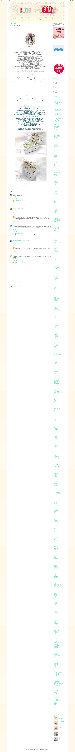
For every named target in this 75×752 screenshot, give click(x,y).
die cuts (55, 259)
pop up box (55, 523)
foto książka (55, 319)
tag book (55, 602)
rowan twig (55, 555)
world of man (56, 664)
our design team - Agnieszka (59, 114)
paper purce (56, 501)
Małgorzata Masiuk (57, 435)
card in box (55, 202)
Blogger (48, 749)
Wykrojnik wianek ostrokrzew (58, 684)
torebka (55, 614)
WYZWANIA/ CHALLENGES (53, 19)
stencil (55, 591)
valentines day (56, 620)
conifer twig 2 (56, 239)
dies (54, 260)
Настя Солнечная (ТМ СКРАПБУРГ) (18, 240)
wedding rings (56, 641)
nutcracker (55, 490)
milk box (55, 447)
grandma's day (56, 334)
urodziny (55, 619)
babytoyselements (56, 156)
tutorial (29, 72)
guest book (55, 335)
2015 (55, 91)
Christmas (55, 211)
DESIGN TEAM (30, 19)
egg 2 (55, 286)
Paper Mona (56, 500)
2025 (55, 78)
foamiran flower (56, 315)
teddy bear (55, 606)
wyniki (55, 702)
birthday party (56, 185)
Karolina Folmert (56, 381)
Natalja (55, 475)
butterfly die (55, 198)
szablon (55, 596)
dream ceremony (56, 268)
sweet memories (56, 594)
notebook (55, 485)
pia (54, 514)
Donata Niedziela (56, 267)
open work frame (56, 492)
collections (55, 232)
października (57, 96)
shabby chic (56, 567)
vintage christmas (56, 623)
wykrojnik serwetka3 (57, 680)
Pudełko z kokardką (57, 531)
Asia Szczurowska (56, 146)
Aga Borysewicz (56, 127)
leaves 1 (55, 419)
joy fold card (56, 375)
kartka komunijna (56, 384)
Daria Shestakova (56, 251)
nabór (55, 467)
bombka (55, 190)
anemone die (56, 137)
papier (55, 504)
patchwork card (56, 511)
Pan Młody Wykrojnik (57, 495)
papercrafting (56, 503)
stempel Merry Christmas (57, 587)
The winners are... (57, 104)
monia (55, 455)
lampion (55, 412)
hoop (55, 355)
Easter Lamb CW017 (57, 284)
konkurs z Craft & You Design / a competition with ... (59, 119)
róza (54, 556)
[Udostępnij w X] (23, 185)
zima (54, 711)
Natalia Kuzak (56, 473)
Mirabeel (55, 449)
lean (54, 417)
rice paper (55, 546)
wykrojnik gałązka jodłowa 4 (58, 672)
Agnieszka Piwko (56, 130)
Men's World (56, 445)
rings (54, 547)
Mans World (56, 438)
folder (55, 316)
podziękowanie (56, 521)
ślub (54, 597)
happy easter (56, 344)
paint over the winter (57, 493)
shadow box (56, 568)
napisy (55, 472)
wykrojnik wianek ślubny (57, 685)
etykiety (55, 297)
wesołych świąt (56, 646)
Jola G (55, 373)
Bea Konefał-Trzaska (57, 174)
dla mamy (55, 262)
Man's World (56, 437)
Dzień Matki (55, 276)
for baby (55, 318)
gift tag (55, 327)
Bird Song (55, 181)
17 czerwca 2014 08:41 (20, 208)
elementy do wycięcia (57, 290)
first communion (56, 306)
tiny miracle (55, 611)
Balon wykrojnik (56, 162)
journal (55, 374)
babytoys (55, 155)
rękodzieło (55, 541)
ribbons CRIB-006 (56, 545)
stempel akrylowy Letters (57, 584)
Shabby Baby (56, 566)
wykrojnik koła (56, 675)
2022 (55, 82)
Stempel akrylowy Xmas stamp (58, 585)
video (55, 621)
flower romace (56, 308)
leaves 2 (55, 420)
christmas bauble (56, 221)
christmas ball (56, 213)
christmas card (56, 212)
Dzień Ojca (55, 277)
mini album (55, 448)
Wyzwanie (55, 704)
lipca (55, 100)
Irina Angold (14, 208)
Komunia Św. (56, 402)
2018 (55, 87)
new (54, 477)
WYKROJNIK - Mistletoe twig (58, 667)
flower (55, 307)
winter (55, 656)
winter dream (56, 657)
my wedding (56, 464)
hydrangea (55, 357)
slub (54, 573)
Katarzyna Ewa (56, 398)
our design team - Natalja (58, 110)
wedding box (56, 632)
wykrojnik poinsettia (57, 676)
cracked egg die (56, 243)
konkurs (55, 403)
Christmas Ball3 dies (57, 220)
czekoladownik (56, 250)
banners (55, 163)
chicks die (55, 209)
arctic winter (56, 143)
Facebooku (34, 74)
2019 (55, 86)
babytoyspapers (56, 157)
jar (54, 370)
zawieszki (55, 709)
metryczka (55, 446)
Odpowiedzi (15, 198)
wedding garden (56, 640)
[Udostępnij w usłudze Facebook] (24, 185)
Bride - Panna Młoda (57, 195)
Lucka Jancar (56, 429)
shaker (55, 569)
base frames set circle (57, 171)
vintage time (56, 628)
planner (55, 518)
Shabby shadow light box (19, 112)
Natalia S (55, 474)
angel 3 (55, 139)
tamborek (55, 603)
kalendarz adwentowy (57, 379)
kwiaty (55, 410)
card (54, 201)
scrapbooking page (57, 559)
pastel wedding (56, 510)
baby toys (55, 153)
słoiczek (55, 574)
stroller (55, 592)
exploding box (56, 299)
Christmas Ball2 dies (57, 219)
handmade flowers (57, 342)
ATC (54, 147)
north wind (55, 484)
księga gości (56, 407)
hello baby (55, 348)
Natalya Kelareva (56, 476)
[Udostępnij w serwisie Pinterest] (25, 185)
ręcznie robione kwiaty (57, 540)
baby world (55, 154)
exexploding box (56, 298)
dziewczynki (56, 278)
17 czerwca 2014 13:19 (21, 200)
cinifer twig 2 (56, 231)
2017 (55, 88)
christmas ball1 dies (57, 218)
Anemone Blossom (57, 136)
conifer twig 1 (56, 238)
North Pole (55, 483)
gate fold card (56, 325)
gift (54, 326)
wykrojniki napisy (56, 698)
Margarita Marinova (57, 439)
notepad (55, 486)
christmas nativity (56, 226)
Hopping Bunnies (56, 356)
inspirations (55, 362)
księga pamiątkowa (57, 408)
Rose (55, 550)
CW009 (55, 249)
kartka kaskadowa (56, 383)
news (55, 481)
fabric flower (56, 300)
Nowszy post (12, 284)
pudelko (55, 529)
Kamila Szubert (56, 380)
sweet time (55, 595)
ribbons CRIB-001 (56, 542)
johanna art (55, 372)
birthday (55, 183)
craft (54, 244)
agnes (55, 128)
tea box (55, 604)
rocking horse (56, 548)
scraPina (55, 560)
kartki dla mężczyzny (57, 397)
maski (55, 444)
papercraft (55, 502)
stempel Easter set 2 (57, 586)
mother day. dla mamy (57, 462)
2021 (55, 83)
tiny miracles (56, 612)
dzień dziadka (56, 275)
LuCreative (55, 430)
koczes (55, 400)
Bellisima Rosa (56, 176)
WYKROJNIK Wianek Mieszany (58, 683)
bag (54, 158)
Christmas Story (56, 227)
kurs (54, 409)
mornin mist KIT (56, 458)
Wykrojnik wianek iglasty (57, 682)
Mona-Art (55, 454)
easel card (55, 279)
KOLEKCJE (55, 401)
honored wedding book (57, 354)
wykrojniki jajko (56, 697)
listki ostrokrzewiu (56, 421)
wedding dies (56, 634)
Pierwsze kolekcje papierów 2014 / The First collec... (59, 121)
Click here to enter (58, 50)
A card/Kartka (60, 732)
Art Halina (55, 144)
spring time (55, 577)
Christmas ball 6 (56, 217)
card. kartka (55, 203)
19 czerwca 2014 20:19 (27, 240)
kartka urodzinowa (56, 391)
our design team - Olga (58, 113)
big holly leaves (56, 180)
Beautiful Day (56, 175)
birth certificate (56, 182)
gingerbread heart (56, 328)
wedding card (56, 633)
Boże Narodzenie (56, 194)
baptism (55, 164)
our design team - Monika (58, 115)
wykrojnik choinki (56, 671)
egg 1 (55, 285)
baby (54, 148)
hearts (55, 346)
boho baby (55, 189)
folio (54, 317)
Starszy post (49, 284)
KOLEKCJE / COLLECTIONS (20, 19)
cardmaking (55, 204)
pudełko (55, 530)
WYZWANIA (56, 703)
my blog (40, 108)
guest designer (56, 336)
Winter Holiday (56, 661)
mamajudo (55, 436)
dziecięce (55, 271)
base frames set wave (57, 172)
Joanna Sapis (56, 371)
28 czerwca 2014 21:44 (21, 262)
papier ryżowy (56, 508)
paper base (55, 499)
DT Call (55, 270)
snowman (55, 575)
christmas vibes (56, 228)
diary (54, 258)
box (54, 192)
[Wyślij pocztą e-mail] (21, 185)
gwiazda (55, 337)
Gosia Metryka (56, 333)
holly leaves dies (56, 351)
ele (54, 289)
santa (55, 557)
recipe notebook (56, 537)
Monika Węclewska (57, 457)
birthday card (56, 184)
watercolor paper (56, 630)
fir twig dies (55, 305)
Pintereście (38, 74)
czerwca (56, 101)
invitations (55, 363)
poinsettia (55, 522)
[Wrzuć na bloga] (22, 185)
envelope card (56, 296)
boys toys (55, 193)
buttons (55, 199)
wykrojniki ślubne (56, 699)
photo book (55, 513)
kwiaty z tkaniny (56, 411)
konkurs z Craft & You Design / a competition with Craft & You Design (61, 717)
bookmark (55, 191)
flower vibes (56, 311)
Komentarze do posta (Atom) (18, 286)
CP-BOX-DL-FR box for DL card (58, 242)
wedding (55, 631)
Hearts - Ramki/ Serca (57, 347)
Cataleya (16, 200)
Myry (54, 465)
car (54, 200)
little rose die (56, 425)
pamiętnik (55, 494)
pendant (55, 512)
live (54, 426)
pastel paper (56, 509)
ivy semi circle (56, 366)
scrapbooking (56, 558)
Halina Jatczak (56, 338)
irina (54, 364)
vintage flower (56, 624)
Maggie (55, 431)
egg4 (55, 288)
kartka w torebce (56, 394)
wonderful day (56, 662)
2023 (55, 81)
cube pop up (56, 247)
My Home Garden (56, 463)
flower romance (56, 309)
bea (54, 173)
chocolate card (56, 210)
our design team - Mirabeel (59, 109)
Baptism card (56, 165)
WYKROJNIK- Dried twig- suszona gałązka (57, 690)
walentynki (55, 629)
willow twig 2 (56, 654)
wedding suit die (56, 644)
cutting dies (55, 248)
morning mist (56, 459)
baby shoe (55, 152)
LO (54, 427)
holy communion (56, 352)
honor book (55, 353)
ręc (54, 539)
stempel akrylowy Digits (57, 583)
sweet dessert (56, 593)
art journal (55, 145)
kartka (55, 382)
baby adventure (56, 149)
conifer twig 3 (56, 240)
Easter (55, 280)
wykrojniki (55, 693)
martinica (55, 440)
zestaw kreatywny (56, 710)
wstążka (55, 666)
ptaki (54, 528)
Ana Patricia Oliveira (57, 135)
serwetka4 (55, 564)
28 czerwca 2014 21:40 (21, 233)
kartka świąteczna (56, 389)
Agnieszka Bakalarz (57, 129)
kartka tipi (55, 390)
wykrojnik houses (56, 673)
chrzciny (55, 229)
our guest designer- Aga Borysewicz (58, 103)
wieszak (55, 652)
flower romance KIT (57, 310)
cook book (55, 241)
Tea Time (55, 605)
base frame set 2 (56, 166)
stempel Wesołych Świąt (57, 588)
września (56, 97)
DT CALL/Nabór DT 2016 (60, 727)
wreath (55, 665)
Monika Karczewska (57, 456)
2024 (55, 79)
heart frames (56, 345)
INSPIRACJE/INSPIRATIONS (40, 19)
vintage (55, 622)
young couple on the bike (57, 705)
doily (54, 266)
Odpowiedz (14, 196)
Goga (55, 329)
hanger (55, 343)
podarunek (55, 519)
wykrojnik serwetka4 (57, 681)
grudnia (56, 93)
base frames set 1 (56, 167)
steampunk (55, 582)
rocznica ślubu (56, 549)
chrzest (55, 230)
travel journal (56, 615)
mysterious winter (56, 466)
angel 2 (55, 138)
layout (55, 416)
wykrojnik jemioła (56, 674)
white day (55, 648)
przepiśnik (55, 527)
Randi (55, 536)
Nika (54, 482)
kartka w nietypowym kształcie (58, 392)
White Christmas (56, 647)
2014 (55, 92)
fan (54, 301)
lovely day (55, 428)
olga (17, 187)
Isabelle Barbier (56, 365)
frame (55, 320)
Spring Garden (56, 576)
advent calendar (56, 126)
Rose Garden (56, 551)
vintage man (56, 625)
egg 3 (55, 287)
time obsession (56, 610)
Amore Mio (55, 134)
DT (54, 269)
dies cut (55, 261)
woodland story (56, 663)
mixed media (56, 453)
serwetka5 (55, 565)
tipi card (55, 613)
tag (54, 601)
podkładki (55, 520)
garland (55, 324)
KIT (54, 399)
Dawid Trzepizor (56, 252)
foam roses (55, 314)
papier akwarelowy (57, 505)
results (55, 538)
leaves (55, 418)
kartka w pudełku (56, 393)
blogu (31, 74)
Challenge (55, 208)
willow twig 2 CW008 (57, 655)
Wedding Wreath (56, 645)
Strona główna (30, 284)
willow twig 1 (56, 653)
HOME (11, 19)
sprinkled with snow (57, 578)
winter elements (56, 658)
